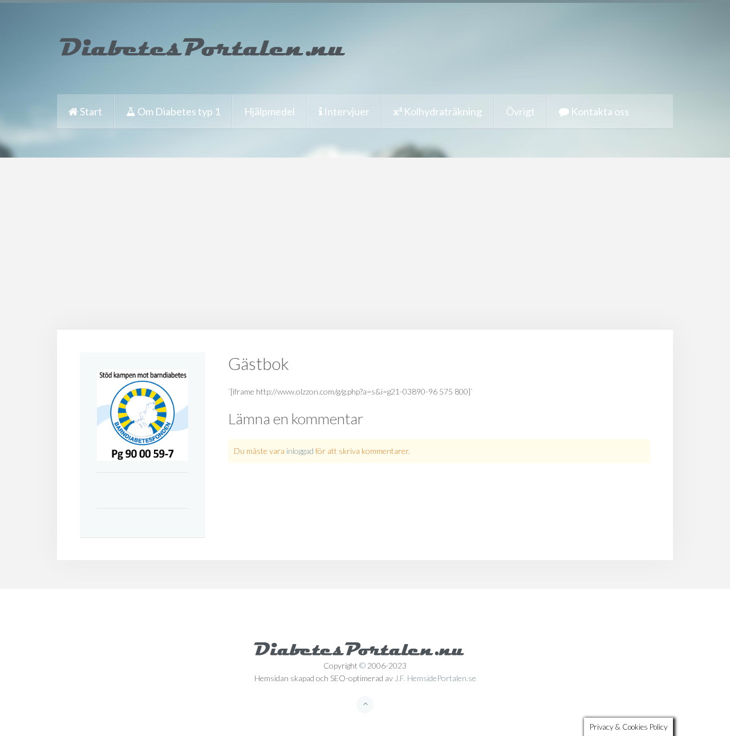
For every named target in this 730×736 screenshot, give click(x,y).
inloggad (300, 451)
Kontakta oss (599, 111)
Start (90, 111)
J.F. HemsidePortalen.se (435, 678)
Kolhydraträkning (442, 111)
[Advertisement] (365, 243)
